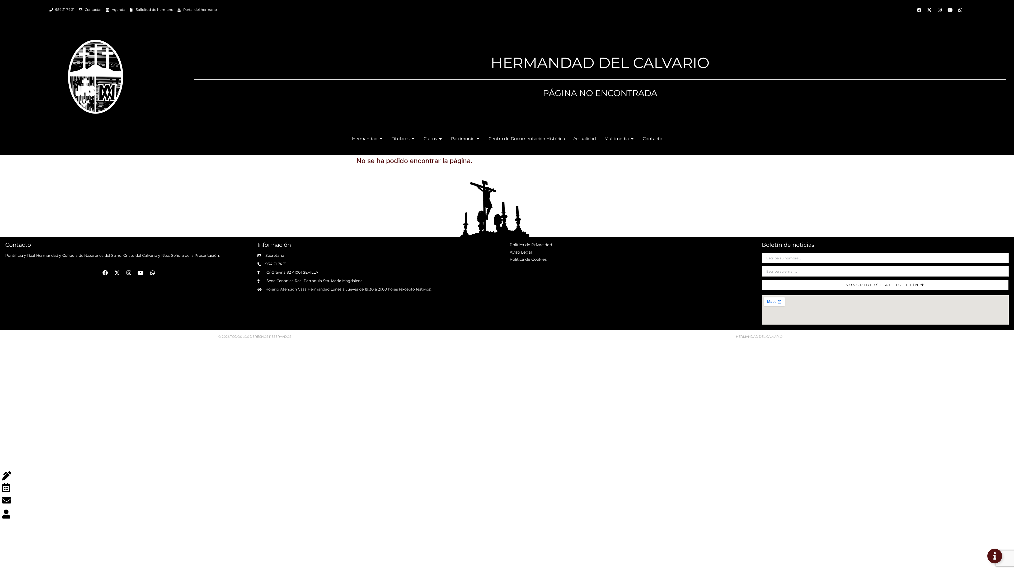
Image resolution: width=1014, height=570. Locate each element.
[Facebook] (918, 9)
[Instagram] (939, 9)
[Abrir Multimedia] (632, 139)
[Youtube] (949, 9)
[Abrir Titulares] (413, 139)
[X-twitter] (929, 9)
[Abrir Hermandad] (381, 139)
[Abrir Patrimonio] (478, 139)
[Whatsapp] (960, 9)
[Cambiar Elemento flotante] (994, 556)
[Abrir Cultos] (440, 139)
